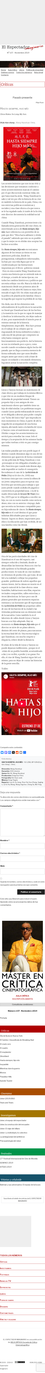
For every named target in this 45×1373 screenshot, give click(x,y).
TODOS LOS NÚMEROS (11, 1255)
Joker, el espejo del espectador (13, 1120)
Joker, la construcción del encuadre (14, 1124)
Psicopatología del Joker (10, 1141)
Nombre (4, 840)
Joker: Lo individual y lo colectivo (13, 1133)
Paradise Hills (6, 1077)
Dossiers (4, 1306)
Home (3, 70)
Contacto (5, 75)
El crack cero (5, 1044)
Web (2, 866)
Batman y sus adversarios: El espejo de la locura (20, 1185)
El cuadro (4, 1048)
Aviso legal (38, 72)
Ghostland (4, 1056)
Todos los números (24, 72)
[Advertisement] (22, 22)
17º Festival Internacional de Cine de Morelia (19, 1159)
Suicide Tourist (6, 1081)
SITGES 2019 (6, 1167)
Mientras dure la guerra (10, 1068)
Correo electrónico (10, 853)
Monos (3, 1073)
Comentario (6, 806)
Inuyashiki (4, 1064)
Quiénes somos (7, 72)
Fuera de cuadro (7, 1300)
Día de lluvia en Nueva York (11, 1036)
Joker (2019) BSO (7, 1098)
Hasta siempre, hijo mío (10, 1060)
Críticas (3, 1262)
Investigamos (5, 1268)
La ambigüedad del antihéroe (12, 1137)
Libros (21, 70)
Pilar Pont (40, 103)
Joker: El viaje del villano (10, 1129)
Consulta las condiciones (22, 1004)
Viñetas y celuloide (8, 1319)
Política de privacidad (34, 70)
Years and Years (6, 1103)
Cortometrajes (6, 1313)
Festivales (4, 1274)
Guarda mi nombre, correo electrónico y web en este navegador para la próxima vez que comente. (22, 883)
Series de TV (5, 1281)
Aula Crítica (12, 70)
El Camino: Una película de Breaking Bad (17, 1040)
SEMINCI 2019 (6, 1163)
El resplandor (5, 1052)
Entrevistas (5, 1287)
